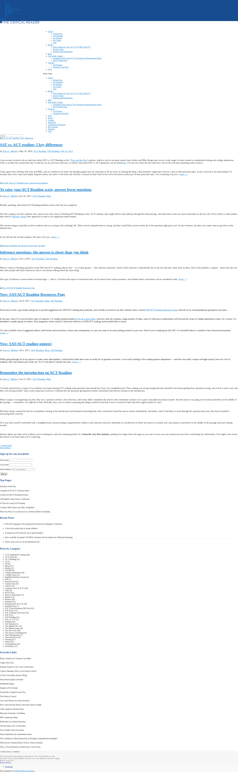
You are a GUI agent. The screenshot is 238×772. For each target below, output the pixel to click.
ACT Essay (9, 557)
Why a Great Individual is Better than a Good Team (20, 747)
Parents (8, 597)
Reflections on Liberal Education (13, 722)
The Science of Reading (14, 633)
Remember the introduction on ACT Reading (36, 373)
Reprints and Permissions (63, 52)
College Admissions (13, 573)
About (50, 31)
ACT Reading (40, 151)
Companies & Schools (12, 9)
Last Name (4, 465)
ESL (6, 579)
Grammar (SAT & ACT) (14, 588)
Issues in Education (12, 595)
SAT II (7, 615)
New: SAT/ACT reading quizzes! (26, 344)
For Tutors (57, 40)
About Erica (57, 34)
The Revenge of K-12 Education (13, 726)
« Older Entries (6, 445)
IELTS (7, 593)
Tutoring (8, 639)
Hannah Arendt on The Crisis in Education (16, 667)
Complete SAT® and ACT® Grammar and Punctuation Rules (77, 58)
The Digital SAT (11, 626)
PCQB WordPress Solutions (24, 771)
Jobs (54, 43)
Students (8, 622)
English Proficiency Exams (15, 577)
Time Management (12, 635)
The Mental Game (12, 628)
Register (8, 13)
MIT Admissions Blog (8, 717)
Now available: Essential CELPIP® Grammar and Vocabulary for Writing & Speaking (39, 537)
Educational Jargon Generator (11, 679)
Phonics (8, 599)
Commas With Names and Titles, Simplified (17, 507)
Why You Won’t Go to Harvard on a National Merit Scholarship (25, 512)
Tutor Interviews (11, 637)
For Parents (57, 38)
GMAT (8, 586)
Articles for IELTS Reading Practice (14, 495)
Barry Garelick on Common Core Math (15, 658)
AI (6, 561)
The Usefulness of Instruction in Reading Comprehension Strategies (28, 738)
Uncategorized (10, 644)
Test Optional (10, 624)
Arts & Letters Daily (86, 319)
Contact (7, 5)
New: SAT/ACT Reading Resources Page (32, 294)
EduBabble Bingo (7, 684)
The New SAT (10, 631)
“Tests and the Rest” (79, 160)
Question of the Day (61, 67)
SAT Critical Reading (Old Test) (17, 608)
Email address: (6, 469)
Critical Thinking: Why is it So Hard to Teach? (18, 671)
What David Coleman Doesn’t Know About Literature (21, 743)
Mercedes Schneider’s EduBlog (12, 713)
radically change (19, 216)
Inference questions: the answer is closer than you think (44, 252)
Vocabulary (9, 646)
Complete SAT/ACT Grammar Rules (14, 491)
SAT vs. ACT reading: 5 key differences (31, 145)
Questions (9, 602)
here (124, 163)
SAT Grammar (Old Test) (15, 613)
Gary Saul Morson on (15, 701)
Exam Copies (58, 49)
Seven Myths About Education (12, 730)
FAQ (50, 69)
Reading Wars (10, 606)
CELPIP (8, 570)
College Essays (11, 575)
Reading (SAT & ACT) (14, 604)
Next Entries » (5, 448)
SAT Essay (9, 610)
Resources (8, 7)
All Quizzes (57, 65)
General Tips (10, 584)
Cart (6, 15)
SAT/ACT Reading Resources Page (162, 310)
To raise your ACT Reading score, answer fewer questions (46, 189)
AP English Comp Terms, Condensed (14, 499)
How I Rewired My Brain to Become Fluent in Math (20, 705)
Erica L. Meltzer (10, 151)
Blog (50, 100)
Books (50, 45)
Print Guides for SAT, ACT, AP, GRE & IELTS (71, 47)
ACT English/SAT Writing (15, 555)
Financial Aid (10, 581)
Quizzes (51, 109)
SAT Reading (53, 151)
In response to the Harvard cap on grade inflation (24, 533)
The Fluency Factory (8, 696)
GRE (7, 590)
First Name (4, 460)
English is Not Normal (9, 688)
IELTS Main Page (60, 60)
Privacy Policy (5, 763)
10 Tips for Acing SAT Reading (12, 503)
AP (6, 564)
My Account (9, 11)
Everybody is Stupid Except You (13, 692)
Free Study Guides (55, 102)
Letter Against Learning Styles (12, 709)
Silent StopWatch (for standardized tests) (16, 734)
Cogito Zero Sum (7, 663)
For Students (58, 36)
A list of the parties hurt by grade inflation (21, 528)
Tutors (7, 642)
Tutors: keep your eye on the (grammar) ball (22, 542)
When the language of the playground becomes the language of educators (33, 524)
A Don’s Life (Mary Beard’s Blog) (13, 675)
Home (7, 3)
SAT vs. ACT (67, 151)
